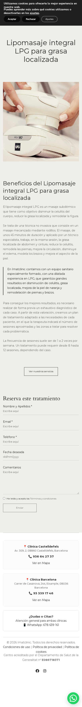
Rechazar (31, 19)
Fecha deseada (13, 452)
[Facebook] (37, 671)
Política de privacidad (47, 647)
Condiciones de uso (16, 647)
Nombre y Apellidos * (17, 406)
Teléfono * (10, 437)
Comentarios (12, 467)
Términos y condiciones (43, 498)
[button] (41, 371)
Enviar (19, 507)
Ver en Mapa (41, 563)
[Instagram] (44, 671)
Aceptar (12, 19)
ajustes (34, 13)
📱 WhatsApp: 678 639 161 (41, 625)
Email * (8, 422)
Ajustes (49, 19)
